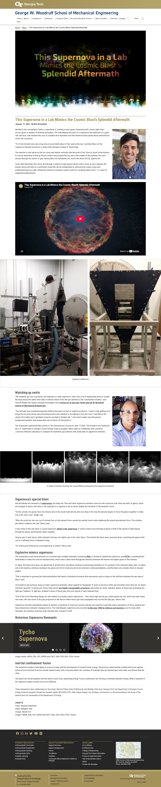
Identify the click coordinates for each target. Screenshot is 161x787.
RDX (89, 556)
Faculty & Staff (62, 18)
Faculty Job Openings (89, 764)
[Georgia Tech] (30, 4)
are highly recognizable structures (74, 588)
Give (18, 22)
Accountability (89, 778)
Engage (123, 18)
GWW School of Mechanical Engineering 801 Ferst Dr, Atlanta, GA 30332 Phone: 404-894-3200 (130, 762)
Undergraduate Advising (23, 751)
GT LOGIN (142, 782)
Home (19, 18)
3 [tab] (60, 650)
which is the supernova (67, 529)
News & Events (101, 18)
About (26, 18)
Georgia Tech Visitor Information (93, 753)
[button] (142, 18)
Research (49, 18)
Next (158, 638)
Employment (55, 784)
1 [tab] (53, 650)
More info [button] (24, 645)
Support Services (55, 745)
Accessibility (88, 781)
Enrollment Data (87, 748)
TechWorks (53, 753)
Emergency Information (59, 778)
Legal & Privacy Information (93, 775)
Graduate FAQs (20, 759)
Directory (54, 775)
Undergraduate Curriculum (24, 745)
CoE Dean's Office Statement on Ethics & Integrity (63, 760)
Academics (37, 18)
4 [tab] (64, 650)
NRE (136, 19)
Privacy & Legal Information (91, 756)
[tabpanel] (80, 638)
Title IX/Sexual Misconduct (91, 759)
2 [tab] (57, 650)
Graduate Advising (21, 756)
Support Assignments (56, 748)
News (24, 28)
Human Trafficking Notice (59, 781)
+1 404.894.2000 (24, 784)
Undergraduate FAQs (22, 753)
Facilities (52, 756)
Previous (3, 638)
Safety (84, 761)
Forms (51, 751)
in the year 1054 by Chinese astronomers (106, 608)
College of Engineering (90, 751)
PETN (126, 556)
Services (114, 18)
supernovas (46, 503)
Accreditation (87, 745)
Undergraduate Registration (25, 748)
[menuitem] (19, 18)
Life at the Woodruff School (81, 18)
